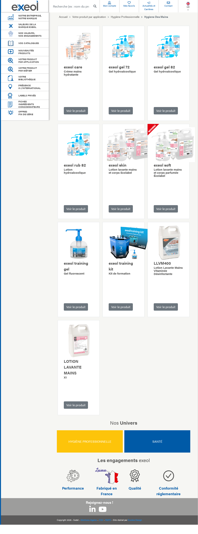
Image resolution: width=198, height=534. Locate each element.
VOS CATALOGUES (28, 43)
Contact (168, 5)
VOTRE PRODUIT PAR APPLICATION (28, 60)
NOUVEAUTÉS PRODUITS (26, 51)
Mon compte (109, 5)
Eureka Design (135, 519)
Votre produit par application (89, 17)
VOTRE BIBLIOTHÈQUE (26, 78)
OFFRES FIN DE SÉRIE (25, 113)
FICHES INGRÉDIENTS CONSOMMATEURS (29, 104)
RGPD (108, 519)
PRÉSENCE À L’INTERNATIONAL (29, 86)
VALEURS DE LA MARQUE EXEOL (27, 25)
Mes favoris (129, 5)
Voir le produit (75, 110)
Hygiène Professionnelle (125, 17)
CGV (101, 519)
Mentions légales (89, 519)
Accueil (63, 17)
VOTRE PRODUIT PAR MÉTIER (27, 69)
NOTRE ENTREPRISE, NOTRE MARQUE (29, 17)
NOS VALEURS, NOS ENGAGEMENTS (30, 34)
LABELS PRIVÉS (27, 95)
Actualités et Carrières (149, 7)
